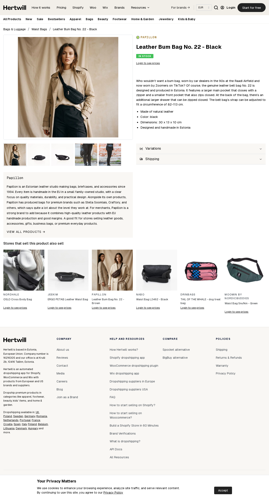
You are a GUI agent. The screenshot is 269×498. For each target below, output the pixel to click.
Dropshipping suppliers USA (129, 389)
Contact (62, 365)
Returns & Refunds (229, 357)
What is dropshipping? (125, 441)
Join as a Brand (67, 397)
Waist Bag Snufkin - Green (241, 303)
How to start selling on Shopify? (132, 405)
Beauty (103, 19)
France (36, 420)
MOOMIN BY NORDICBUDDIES (237, 296)
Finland (32, 424)
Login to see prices (148, 63)
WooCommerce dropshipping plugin (134, 365)
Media (61, 373)
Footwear (120, 19)
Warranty (222, 365)
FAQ (112, 397)
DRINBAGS (188, 294)
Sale (40, 19)
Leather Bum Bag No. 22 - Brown (108, 301)
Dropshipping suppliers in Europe (132, 381)
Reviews (62, 357)
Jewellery (166, 19)
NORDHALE (11, 294)
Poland (7, 416)
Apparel (75, 19)
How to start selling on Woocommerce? (126, 415)
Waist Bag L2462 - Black (152, 299)
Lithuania (9, 428)
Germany (29, 416)
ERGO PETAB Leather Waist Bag (68, 299)
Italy (24, 424)
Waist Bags (39, 29)
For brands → (180, 7)
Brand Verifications (123, 433)
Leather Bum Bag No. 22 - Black (75, 29)
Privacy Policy (113, 492)
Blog (60, 389)
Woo (93, 7)
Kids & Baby (186, 19)
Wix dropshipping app (124, 373)
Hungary (33, 428)
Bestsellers (56, 19)
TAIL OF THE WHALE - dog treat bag (200, 301)
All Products (12, 19)
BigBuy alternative (175, 357)
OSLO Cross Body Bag (17, 299)
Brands (119, 7)
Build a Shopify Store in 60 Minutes (134, 425)
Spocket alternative (176, 349)
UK (37, 412)
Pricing (61, 7)
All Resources (119, 457)
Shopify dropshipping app (127, 357)
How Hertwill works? (124, 349)
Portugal (25, 420)
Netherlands (10, 420)
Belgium (43, 424)
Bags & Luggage (14, 29)
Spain (17, 424)
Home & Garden (142, 19)
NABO (140, 294)
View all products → (26, 231)
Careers (62, 381)
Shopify (78, 7)
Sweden (18, 416)
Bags (89, 19)
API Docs (116, 449)
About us (63, 349)
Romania (41, 416)
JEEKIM (53, 294)
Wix (105, 7)
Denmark (21, 428)
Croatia (7, 424)
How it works (41, 7)
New (29, 19)
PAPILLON (99, 294)
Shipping (221, 349)
